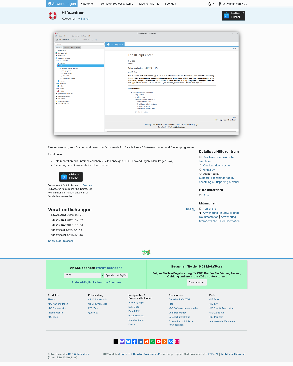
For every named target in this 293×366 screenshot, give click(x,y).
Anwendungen (61, 4)
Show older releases (61, 240)
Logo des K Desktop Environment (140, 354)
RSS (189, 209)
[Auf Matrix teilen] (116, 339)
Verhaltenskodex (177, 312)
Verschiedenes (136, 320)
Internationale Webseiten (222, 321)
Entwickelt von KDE (234, 3)
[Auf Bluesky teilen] (128, 339)
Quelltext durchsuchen (217, 165)
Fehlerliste (209, 208)
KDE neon (53, 317)
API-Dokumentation (98, 299)
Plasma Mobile (55, 312)
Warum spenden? (109, 268)
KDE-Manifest (216, 317)
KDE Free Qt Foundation (221, 308)
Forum (207, 195)
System (85, 18)
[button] (211, 3)
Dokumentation (208, 217)
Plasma (51, 299)
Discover (88, 185)
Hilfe (171, 303)
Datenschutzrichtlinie (179, 317)
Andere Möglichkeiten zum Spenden (96, 282)
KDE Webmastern (78, 354)
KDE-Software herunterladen (183, 308)
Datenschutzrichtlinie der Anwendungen (181, 323)
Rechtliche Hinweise (233, 354)
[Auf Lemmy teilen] (152, 339)
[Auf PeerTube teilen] (164, 339)
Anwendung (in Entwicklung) (221, 212)
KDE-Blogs (133, 307)
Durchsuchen (197, 282)
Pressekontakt (136, 315)
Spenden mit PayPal (116, 275)
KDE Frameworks (57, 308)
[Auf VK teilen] (170, 339)
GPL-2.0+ (209, 169)
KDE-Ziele (93, 308)
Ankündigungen (136, 302)
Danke (131, 324)
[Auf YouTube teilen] (158, 339)
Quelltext (93, 312)
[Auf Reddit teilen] (146, 339)
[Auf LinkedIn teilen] (140, 339)
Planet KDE (134, 311)
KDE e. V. (213, 303)
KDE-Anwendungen (58, 303)
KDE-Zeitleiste (216, 312)
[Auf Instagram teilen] (177, 339)
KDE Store (214, 299)
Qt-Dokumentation (97, 303)
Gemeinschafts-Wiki (179, 299)
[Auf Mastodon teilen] (122, 339)
